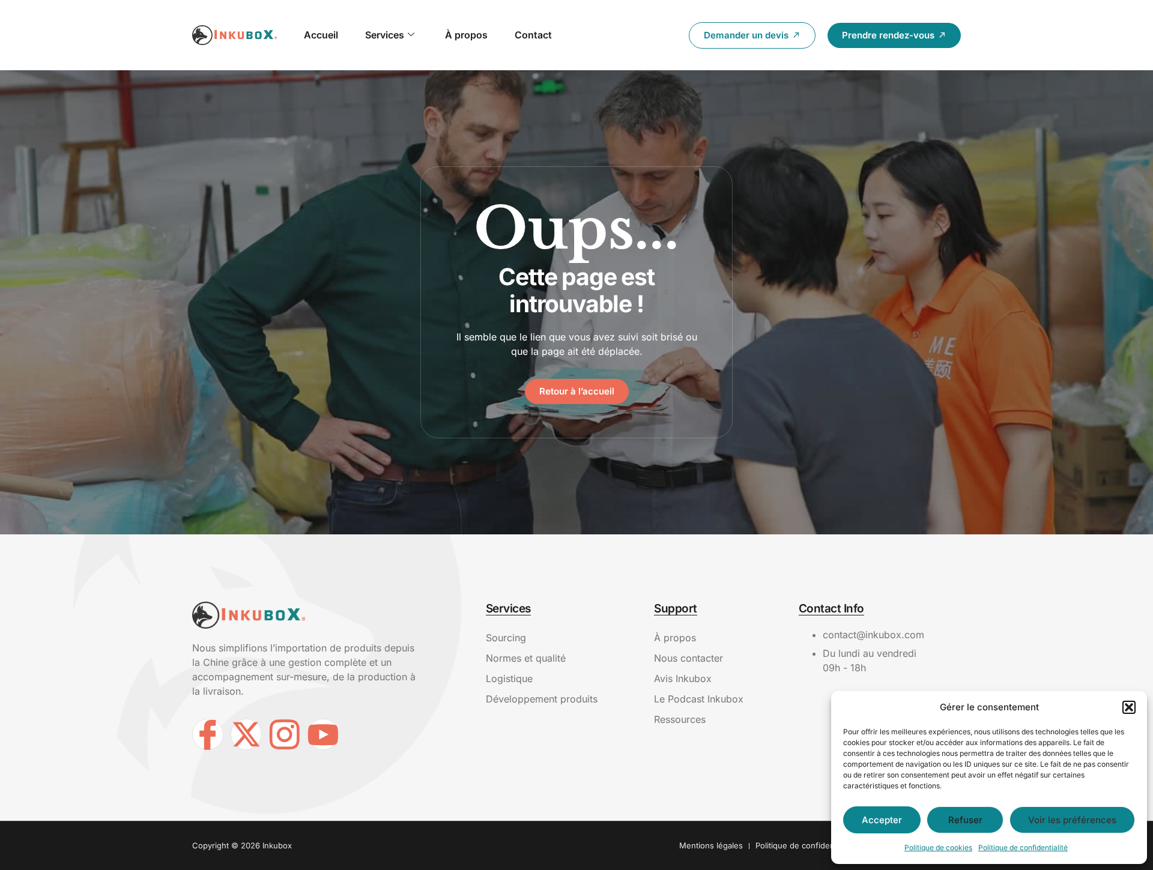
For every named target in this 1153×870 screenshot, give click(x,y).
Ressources (680, 719)
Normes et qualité (526, 658)
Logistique (509, 678)
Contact (533, 35)
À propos (466, 35)
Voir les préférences (1072, 820)
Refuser (965, 820)
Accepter (882, 820)
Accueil (321, 35)
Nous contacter (688, 658)
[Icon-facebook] (207, 734)
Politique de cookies (938, 847)
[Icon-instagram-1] (284, 734)
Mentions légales (711, 845)
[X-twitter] (246, 734)
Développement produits (542, 699)
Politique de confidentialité (1023, 847)
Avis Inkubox (683, 678)
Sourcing (506, 638)
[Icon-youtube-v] (323, 734)
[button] (1129, 707)
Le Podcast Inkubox (698, 699)
